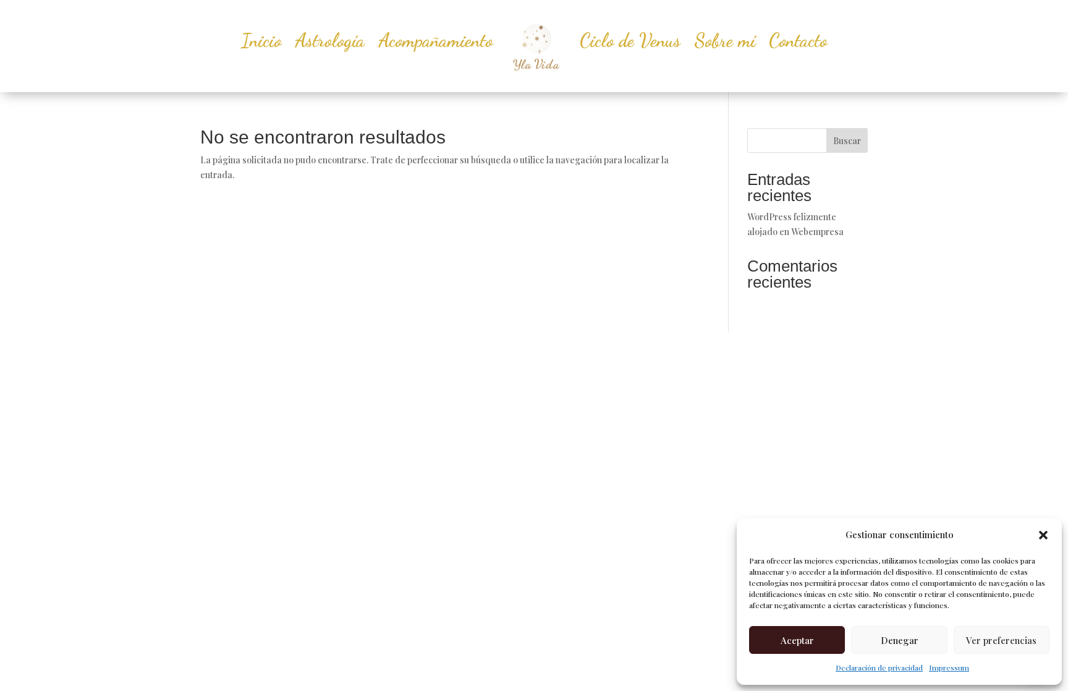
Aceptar (797, 640)
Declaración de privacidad (879, 667)
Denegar (899, 640)
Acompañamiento (435, 40)
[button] (1043, 535)
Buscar (847, 141)
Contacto (798, 40)
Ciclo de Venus (630, 40)
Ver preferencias (1001, 640)
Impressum (949, 667)
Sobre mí (724, 40)
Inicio (261, 40)
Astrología (330, 40)
